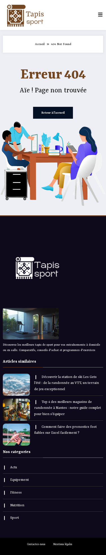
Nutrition (17, 505)
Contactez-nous (36, 544)
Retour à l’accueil (53, 112)
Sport (14, 518)
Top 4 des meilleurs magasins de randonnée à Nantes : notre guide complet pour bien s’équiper (67, 408)
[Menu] (100, 15)
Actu (13, 467)
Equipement (19, 480)
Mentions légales (62, 544)
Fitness (16, 493)
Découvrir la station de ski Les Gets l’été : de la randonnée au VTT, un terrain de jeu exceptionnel (66, 383)
